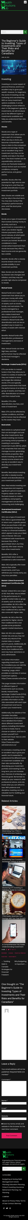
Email (4, 1108)
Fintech (5, 1187)
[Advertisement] (14, 20)
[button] (25, 2)
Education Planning (17, 1184)
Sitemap (17, 1203)
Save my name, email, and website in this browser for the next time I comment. (13, 1126)
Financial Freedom (20, 953)
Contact (11, 1203)
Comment (6, 1079)
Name (5, 1100)
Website (5, 1116)
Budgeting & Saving (10, 1179)
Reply (7, 1055)
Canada (10, 953)
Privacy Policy (15, 1201)
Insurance (20, 1187)
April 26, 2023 (5, 57)
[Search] (25, 32)
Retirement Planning (10, 1190)
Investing (4, 956)
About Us (5, 1201)
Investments (12, 956)
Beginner (4, 953)
